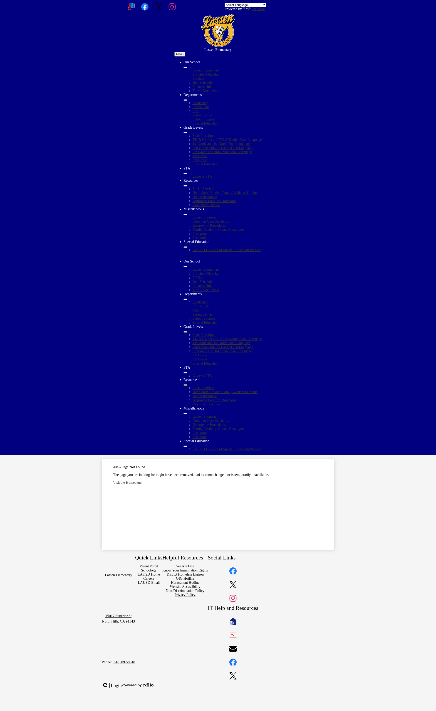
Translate (258, 9)
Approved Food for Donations (214, 201)
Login (112, 685)
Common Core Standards (211, 221)
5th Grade (200, 160)
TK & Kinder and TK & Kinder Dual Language (227, 140)
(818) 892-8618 (124, 662)
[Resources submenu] (185, 185)
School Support (204, 119)
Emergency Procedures (209, 225)
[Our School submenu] (185, 67)
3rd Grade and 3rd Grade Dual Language (222, 152)
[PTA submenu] (185, 173)
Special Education (205, 123)
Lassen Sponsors (205, 217)
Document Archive (206, 205)
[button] (185, 266)
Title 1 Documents (206, 91)
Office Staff (201, 107)
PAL (196, 111)
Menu (179, 54)
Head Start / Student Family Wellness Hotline (225, 193)
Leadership (200, 103)
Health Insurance (205, 197)
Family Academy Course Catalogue (218, 229)
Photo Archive (203, 86)
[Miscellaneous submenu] (185, 214)
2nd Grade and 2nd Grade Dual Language (223, 148)
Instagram (200, 233)
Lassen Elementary (206, 70)
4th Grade (200, 156)
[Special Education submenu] (185, 247)
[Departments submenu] (185, 100)
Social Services (203, 189)
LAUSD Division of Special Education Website (227, 250)
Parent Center (202, 115)
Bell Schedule (203, 82)
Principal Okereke (205, 74)
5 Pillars (198, 78)
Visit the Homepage (127, 482)
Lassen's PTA (202, 176)
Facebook (200, 238)
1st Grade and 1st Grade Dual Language (221, 144)
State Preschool (204, 135)
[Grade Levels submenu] (185, 132)
